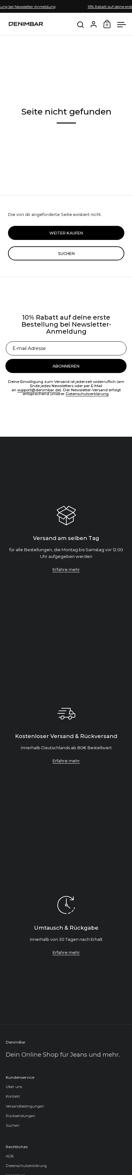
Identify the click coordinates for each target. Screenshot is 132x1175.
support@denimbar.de (38, 390)
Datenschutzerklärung (87, 394)
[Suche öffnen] (80, 24)
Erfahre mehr (66, 569)
